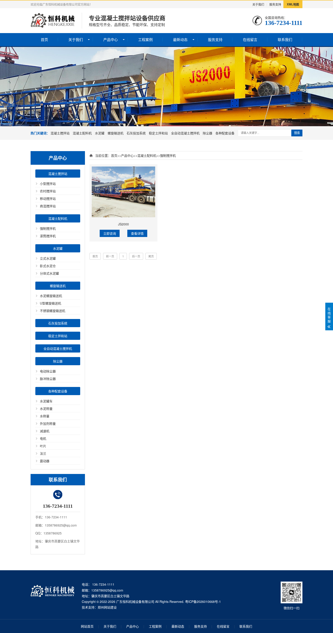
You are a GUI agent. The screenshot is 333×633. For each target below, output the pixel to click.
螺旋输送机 (115, 133)
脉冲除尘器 (48, 378)
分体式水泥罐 (49, 273)
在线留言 (250, 39)
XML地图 (293, 4)
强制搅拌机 (48, 228)
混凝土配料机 (82, 133)
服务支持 (275, 4)
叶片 (43, 446)
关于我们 (258, 4)
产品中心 (110, 39)
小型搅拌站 (48, 183)
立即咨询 (109, 233)
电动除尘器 (48, 371)
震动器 (44, 461)
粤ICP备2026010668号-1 (203, 601)
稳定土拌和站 (158, 133)
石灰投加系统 (136, 133)
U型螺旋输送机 (50, 303)
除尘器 (207, 133)
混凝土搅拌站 (60, 133)
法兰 (43, 453)
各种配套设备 (224, 133)
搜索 (297, 133)
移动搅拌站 (48, 198)
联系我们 (285, 39)
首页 (44, 39)
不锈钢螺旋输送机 (52, 310)
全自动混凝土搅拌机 (185, 133)
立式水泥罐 (48, 258)
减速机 (44, 431)
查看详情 (137, 233)
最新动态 (180, 39)
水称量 (44, 416)
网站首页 (87, 626)
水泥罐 (99, 133)
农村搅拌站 (48, 191)
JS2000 (123, 224)
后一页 (136, 256)
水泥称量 (46, 408)
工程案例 (145, 39)
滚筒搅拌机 (48, 236)
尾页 (151, 256)
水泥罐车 (46, 401)
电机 (43, 438)
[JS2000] (123, 192)
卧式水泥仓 (48, 265)
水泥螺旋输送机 (51, 295)
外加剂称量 (48, 423)
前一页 (110, 256)
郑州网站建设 (107, 607)
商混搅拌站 (48, 206)
